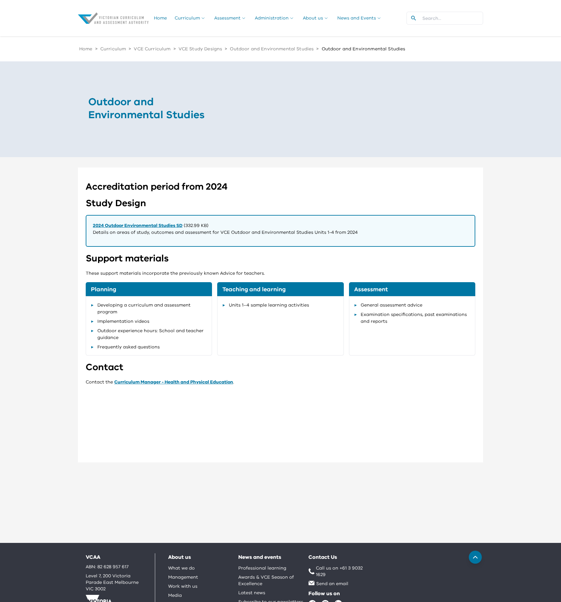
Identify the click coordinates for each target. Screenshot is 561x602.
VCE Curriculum (152, 49)
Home (86, 49)
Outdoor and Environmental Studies (272, 49)
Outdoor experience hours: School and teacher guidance (150, 334)
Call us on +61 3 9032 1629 (339, 571)
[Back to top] (475, 557)
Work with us (182, 586)
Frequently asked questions (128, 347)
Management (183, 577)
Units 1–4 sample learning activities (269, 305)
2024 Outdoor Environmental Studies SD (137, 225)
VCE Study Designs (200, 49)
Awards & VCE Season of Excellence (266, 580)
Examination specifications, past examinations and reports (414, 317)
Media (175, 595)
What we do (181, 568)
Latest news (251, 593)
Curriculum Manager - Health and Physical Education (173, 382)
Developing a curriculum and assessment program (144, 308)
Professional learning (262, 568)
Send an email (332, 584)
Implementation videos (123, 321)
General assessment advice (391, 305)
